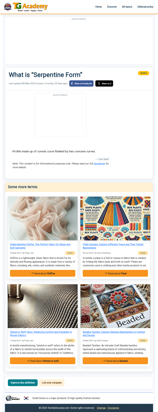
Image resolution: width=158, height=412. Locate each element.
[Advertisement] (79, 42)
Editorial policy (145, 6)
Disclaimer (113, 407)
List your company (52, 382)
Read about (44, 273)
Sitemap (101, 407)
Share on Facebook (83, 83)
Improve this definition (23, 382)
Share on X (106, 83)
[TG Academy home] (27, 7)
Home (98, 6)
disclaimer (99, 163)
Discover (112, 6)
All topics (127, 6)
